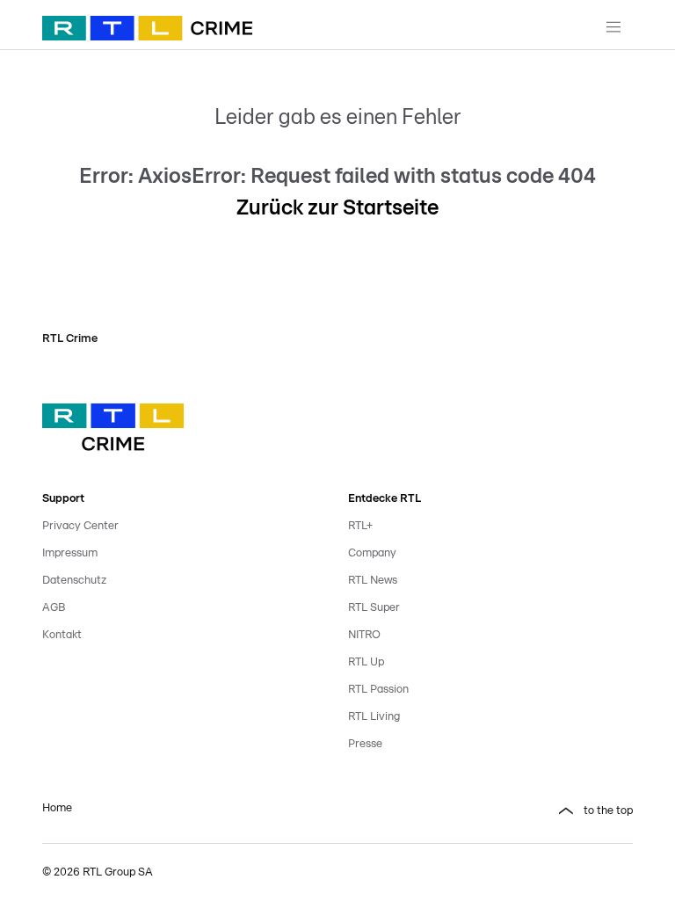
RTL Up (366, 662)
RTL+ (360, 526)
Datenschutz (74, 580)
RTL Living (374, 717)
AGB (53, 608)
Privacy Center (80, 526)
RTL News (372, 580)
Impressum (70, 553)
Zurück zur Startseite (337, 208)
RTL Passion (378, 689)
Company (372, 553)
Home (57, 808)
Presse (365, 744)
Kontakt (62, 635)
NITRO (364, 635)
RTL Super (374, 608)
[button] (490, 811)
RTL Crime (70, 339)
